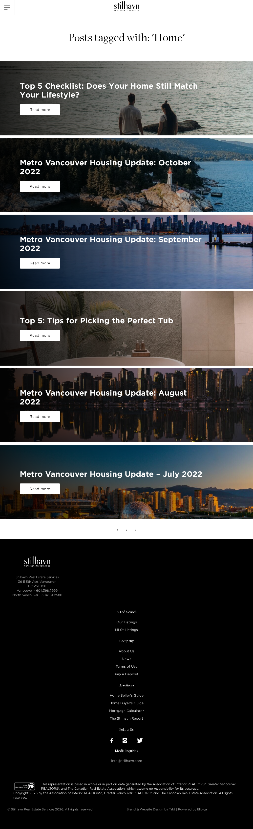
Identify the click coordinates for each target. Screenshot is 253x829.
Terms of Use (126, 666)
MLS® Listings (126, 630)
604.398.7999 (47, 590)
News (126, 659)
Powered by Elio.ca (192, 809)
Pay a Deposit (126, 674)
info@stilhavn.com (126, 761)
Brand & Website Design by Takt (150, 809)
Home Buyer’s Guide (126, 703)
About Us (126, 651)
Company (126, 641)
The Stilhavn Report (126, 718)
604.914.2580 (52, 595)
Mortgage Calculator (126, 711)
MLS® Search (127, 612)
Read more (40, 110)
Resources (126, 685)
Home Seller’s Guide (127, 695)
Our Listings (126, 622)
